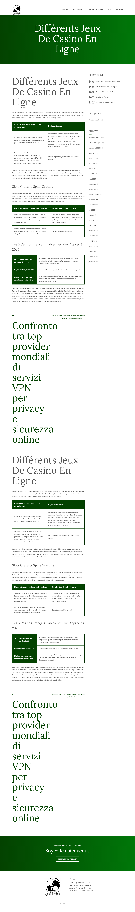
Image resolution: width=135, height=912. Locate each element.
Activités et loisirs (95, 10)
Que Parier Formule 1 (103, 97)
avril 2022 (92, 241)
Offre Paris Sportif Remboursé (106, 102)
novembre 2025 (94, 137)
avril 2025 (92, 174)
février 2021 (93, 256)
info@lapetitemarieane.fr (82, 885)
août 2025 (92, 153)
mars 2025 (92, 179)
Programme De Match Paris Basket (108, 81)
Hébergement (77, 10)
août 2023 (92, 205)
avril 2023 (92, 220)
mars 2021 (92, 251)
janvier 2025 (93, 189)
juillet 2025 (92, 158)
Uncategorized (94, 120)
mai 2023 (92, 215)
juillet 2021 (92, 246)
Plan (110, 10)
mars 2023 (92, 225)
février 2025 (93, 184)
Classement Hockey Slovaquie (106, 87)
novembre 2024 (94, 199)
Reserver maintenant (67, 859)
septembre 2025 (94, 148)
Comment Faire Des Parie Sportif (107, 92)
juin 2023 (92, 210)
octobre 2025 (93, 143)
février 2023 (93, 231)
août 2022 (92, 236)
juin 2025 (92, 163)
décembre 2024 (94, 194)
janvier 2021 (93, 262)
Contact (119, 10)
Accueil (65, 10)
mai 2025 (92, 168)
